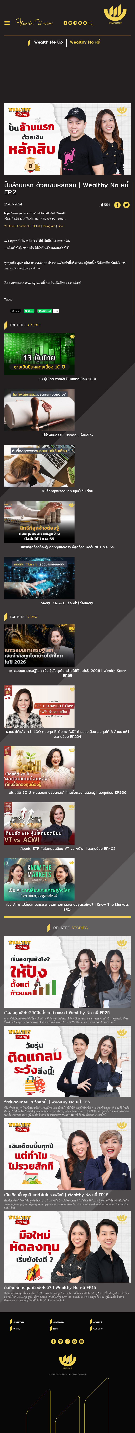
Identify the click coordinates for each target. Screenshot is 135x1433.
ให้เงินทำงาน (58, 1321)
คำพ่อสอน (97, 1321)
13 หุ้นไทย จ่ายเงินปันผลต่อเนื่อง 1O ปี (67, 379)
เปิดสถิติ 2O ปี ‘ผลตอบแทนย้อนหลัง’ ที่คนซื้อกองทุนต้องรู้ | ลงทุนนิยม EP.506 (67, 792)
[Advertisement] (67, 77)
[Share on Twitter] (126, 204)
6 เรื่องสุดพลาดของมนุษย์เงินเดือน (67, 490)
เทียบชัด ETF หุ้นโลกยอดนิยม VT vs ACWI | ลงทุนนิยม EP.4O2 (67, 848)
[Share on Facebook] (117, 204)
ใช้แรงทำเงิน (18, 1321)
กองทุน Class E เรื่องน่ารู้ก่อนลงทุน (67, 603)
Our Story (97, 1328)
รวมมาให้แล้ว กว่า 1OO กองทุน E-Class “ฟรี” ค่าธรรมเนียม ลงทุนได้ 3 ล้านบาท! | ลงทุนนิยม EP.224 (67, 734)
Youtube (9, 225)
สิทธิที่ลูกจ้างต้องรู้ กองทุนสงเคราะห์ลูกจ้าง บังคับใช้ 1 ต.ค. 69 (67, 547)
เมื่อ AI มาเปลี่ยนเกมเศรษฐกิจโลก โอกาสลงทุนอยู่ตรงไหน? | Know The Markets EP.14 (67, 907)
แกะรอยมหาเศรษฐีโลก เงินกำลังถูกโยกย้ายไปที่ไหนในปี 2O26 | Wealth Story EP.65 (67, 673)
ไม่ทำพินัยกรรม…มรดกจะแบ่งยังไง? (67, 435)
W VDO (16, 1328)
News (55, 1328)
